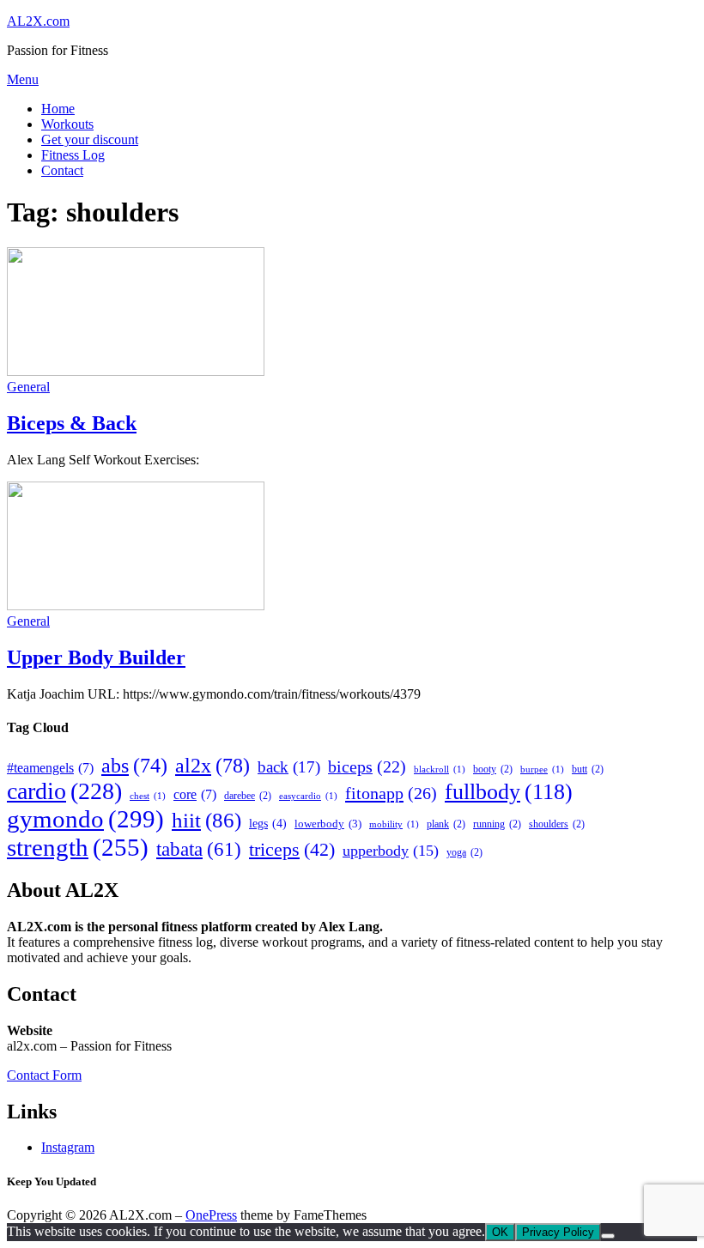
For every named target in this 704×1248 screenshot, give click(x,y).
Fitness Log (73, 155)
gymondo (85, 819)
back (289, 767)
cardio (64, 791)
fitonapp (391, 793)
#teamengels (50, 767)
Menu (23, 79)
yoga (464, 852)
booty (493, 769)
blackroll (439, 769)
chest (148, 796)
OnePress (211, 1215)
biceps (367, 766)
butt (588, 769)
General (28, 386)
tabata (198, 849)
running (497, 824)
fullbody (509, 791)
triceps (292, 849)
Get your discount (89, 139)
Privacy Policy (558, 1232)
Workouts (67, 124)
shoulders (557, 824)
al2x (212, 765)
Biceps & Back (72, 423)
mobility (394, 824)
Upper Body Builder (96, 657)
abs (134, 765)
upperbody (391, 850)
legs (268, 823)
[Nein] (608, 1236)
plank (446, 824)
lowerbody (327, 823)
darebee (247, 796)
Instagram (67, 1147)
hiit (206, 820)
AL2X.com (38, 21)
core (194, 794)
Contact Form (44, 1075)
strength (78, 847)
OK (500, 1232)
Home (58, 108)
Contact (62, 170)
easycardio (308, 796)
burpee (542, 769)
